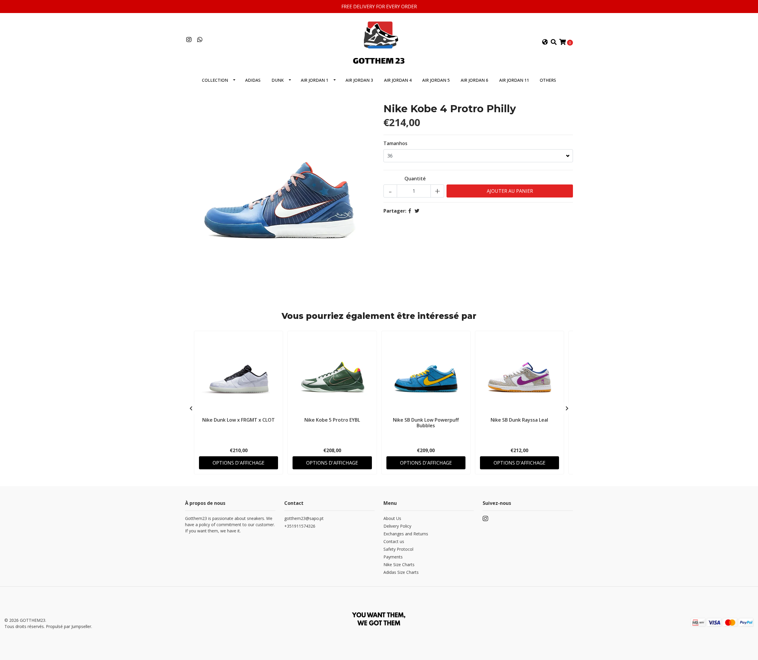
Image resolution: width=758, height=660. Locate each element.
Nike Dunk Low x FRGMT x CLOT (238, 420)
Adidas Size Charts (401, 572)
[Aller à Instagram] (188, 40)
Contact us (393, 541)
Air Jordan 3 (359, 80)
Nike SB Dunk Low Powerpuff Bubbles (426, 423)
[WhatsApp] (199, 40)
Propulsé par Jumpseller (68, 626)
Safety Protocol (398, 549)
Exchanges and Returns (405, 534)
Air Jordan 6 (474, 80)
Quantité (415, 178)
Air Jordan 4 (398, 80)
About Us (392, 518)
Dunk (278, 80)
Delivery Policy (397, 526)
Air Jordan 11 (514, 80)
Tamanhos (395, 143)
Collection (215, 80)
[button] (545, 42)
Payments (393, 557)
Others (548, 80)
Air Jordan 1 (314, 80)
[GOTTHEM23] (379, 41)
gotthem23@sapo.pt (304, 518)
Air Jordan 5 (436, 80)
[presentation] (191, 408)
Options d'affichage (238, 463)
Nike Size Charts (399, 564)
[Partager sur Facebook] (410, 211)
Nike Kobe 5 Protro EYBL (332, 420)
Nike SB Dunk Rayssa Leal (519, 420)
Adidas (253, 80)
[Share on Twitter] (417, 211)
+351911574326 (299, 526)
